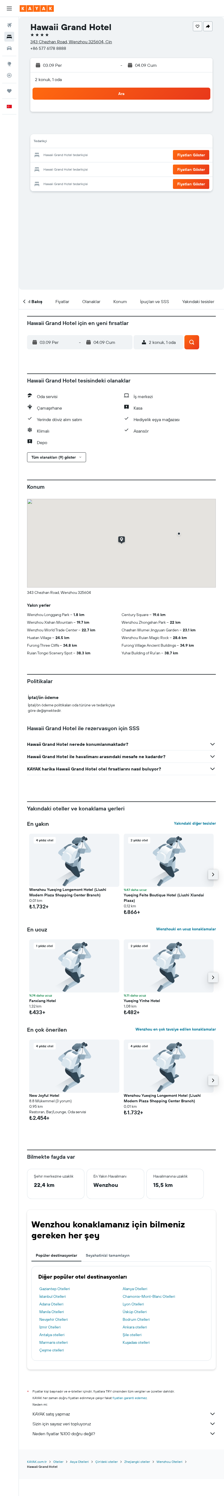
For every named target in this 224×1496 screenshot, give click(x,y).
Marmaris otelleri (53, 1342)
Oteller (58, 1462)
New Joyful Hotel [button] (44, 1095)
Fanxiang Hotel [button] (42, 1000)
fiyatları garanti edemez (130, 1398)
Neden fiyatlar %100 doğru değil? (64, 1433)
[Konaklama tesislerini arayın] (9, 36)
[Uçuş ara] (9, 25)
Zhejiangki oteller (137, 1462)
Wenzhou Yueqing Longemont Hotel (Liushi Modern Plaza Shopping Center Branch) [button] (67, 892)
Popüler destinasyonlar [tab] (56, 1255)
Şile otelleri (132, 1334)
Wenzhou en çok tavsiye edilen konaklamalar (175, 1029)
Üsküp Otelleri (135, 1311)
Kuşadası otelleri (136, 1342)
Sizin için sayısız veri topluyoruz (62, 1423)
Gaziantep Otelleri (54, 1288)
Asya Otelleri (79, 1462)
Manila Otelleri (51, 1311)
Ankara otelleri (135, 1327)
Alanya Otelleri (135, 1288)
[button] (9, 8)
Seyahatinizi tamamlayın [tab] (107, 1255)
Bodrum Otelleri (136, 1319)
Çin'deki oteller (106, 1462)
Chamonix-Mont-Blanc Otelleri (149, 1296)
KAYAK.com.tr (37, 1462)
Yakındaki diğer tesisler (195, 823)
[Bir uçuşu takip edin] (9, 75)
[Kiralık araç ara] (9, 48)
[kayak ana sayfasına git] (37, 8)
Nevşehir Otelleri (53, 1319)
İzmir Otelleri (50, 1327)
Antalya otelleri (51, 1334)
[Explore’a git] (9, 63)
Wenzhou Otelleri (169, 1462)
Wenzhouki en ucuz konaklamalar (186, 929)
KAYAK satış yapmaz (51, 1414)
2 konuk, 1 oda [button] (48, 79)
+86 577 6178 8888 (48, 48)
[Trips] (9, 90)
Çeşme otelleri (51, 1350)
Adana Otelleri (51, 1304)
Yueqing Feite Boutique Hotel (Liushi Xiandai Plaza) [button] (164, 898)
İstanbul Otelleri (52, 1296)
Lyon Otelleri (133, 1304)
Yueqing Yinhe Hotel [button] (142, 1000)
